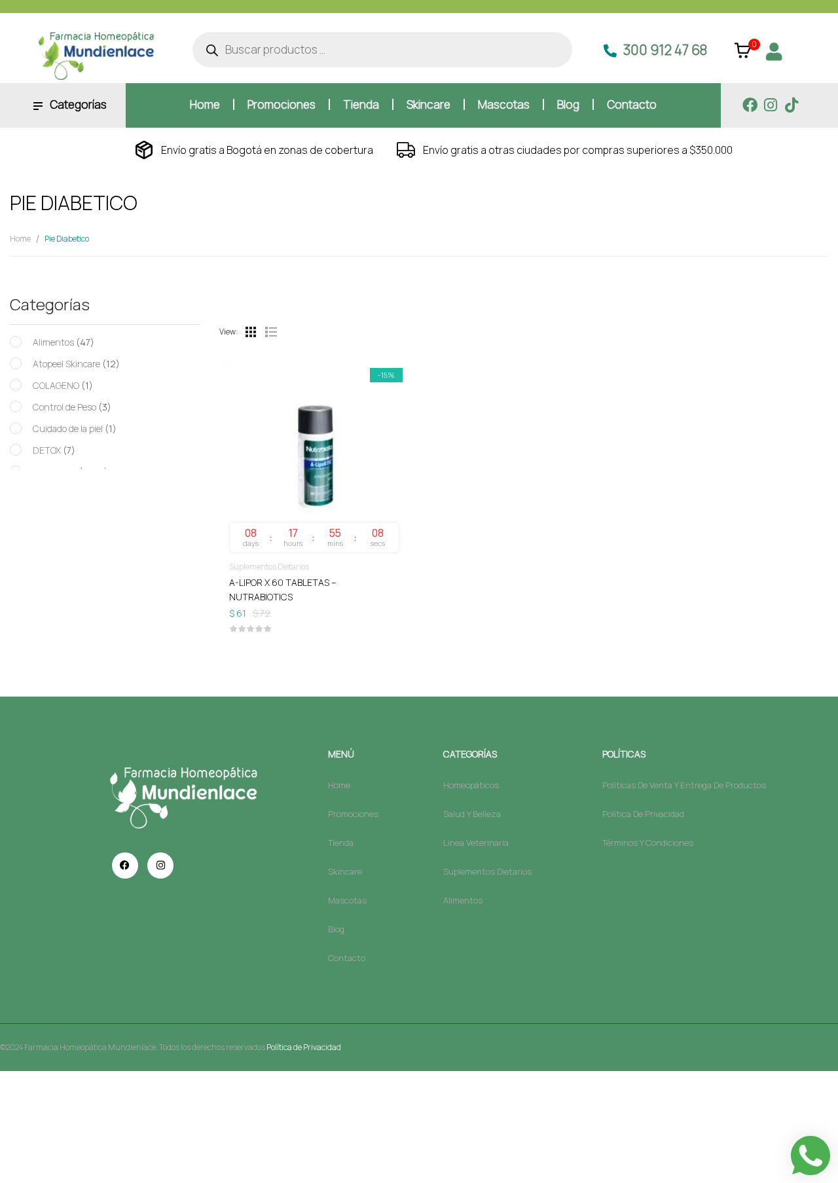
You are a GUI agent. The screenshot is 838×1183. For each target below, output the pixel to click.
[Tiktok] (791, 105)
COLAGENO (56, 385)
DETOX (47, 450)
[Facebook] (749, 105)
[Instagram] (770, 105)
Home (20, 238)
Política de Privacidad (303, 1047)
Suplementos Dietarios (269, 566)
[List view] (270, 332)
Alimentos (53, 342)
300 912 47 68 (665, 50)
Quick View (314, 417)
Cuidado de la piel (68, 428)
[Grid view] (251, 332)
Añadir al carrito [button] (314, 582)
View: (228, 331)
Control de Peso (64, 407)
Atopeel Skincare (66, 363)
